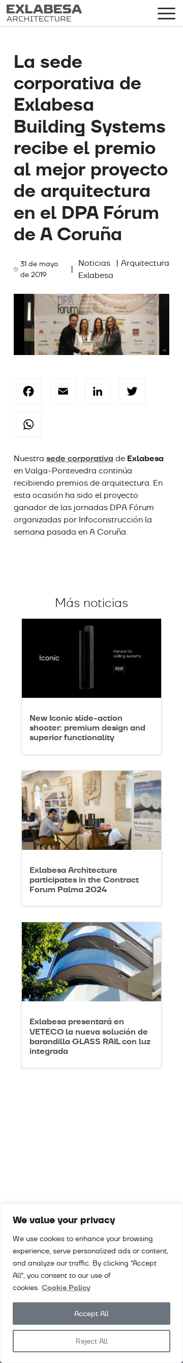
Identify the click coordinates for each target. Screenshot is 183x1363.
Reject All (92, 1341)
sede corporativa (79, 458)
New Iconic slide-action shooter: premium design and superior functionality (87, 727)
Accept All (91, 1313)
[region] (91, 1283)
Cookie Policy (66, 1288)
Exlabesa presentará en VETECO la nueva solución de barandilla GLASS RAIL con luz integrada (89, 1036)
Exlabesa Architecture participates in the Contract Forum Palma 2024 (84, 879)
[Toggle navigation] (166, 15)
